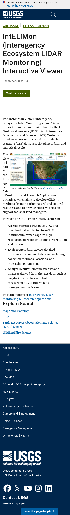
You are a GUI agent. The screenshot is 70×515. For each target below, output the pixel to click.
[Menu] (63, 15)
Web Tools (11, 25)
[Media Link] (38, 169)
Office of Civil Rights (16, 435)
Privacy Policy (12, 369)
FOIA (6, 355)
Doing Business (12, 421)
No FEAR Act (11, 391)
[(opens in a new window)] (7, 488)
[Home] (13, 17)
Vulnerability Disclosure (18, 406)
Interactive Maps (36, 25)
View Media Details (53, 188)
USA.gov (8, 399)
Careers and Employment (19, 413)
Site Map (8, 377)
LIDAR (7, 317)
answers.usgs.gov (14, 503)
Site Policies (10, 362)
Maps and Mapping (16, 311)
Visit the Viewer (16, 93)
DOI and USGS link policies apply (24, 384)
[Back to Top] (57, 502)
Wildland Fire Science (17, 332)
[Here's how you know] (35, 4)
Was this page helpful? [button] (39, 511)
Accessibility (11, 347)
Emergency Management (18, 428)
